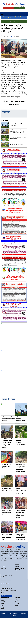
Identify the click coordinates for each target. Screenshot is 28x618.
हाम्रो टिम (17, 603)
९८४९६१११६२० (8, 588)
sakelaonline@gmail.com (10, 590)
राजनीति (3, 602)
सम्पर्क (16, 605)
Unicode (9, 596)
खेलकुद (2, 607)
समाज (2, 603)
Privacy (17, 602)
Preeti (3, 596)
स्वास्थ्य (2, 609)
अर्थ (2, 605)
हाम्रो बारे (17, 600)
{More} (5, 560)
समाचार (2, 600)
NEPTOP (14, 615)
